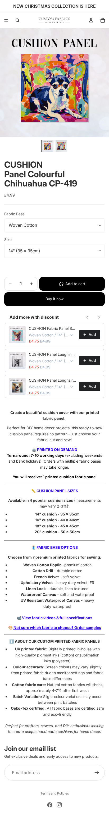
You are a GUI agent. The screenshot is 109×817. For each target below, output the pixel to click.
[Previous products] (87, 317)
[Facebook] (50, 805)
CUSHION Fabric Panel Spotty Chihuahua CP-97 (52, 328)
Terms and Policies (54, 793)
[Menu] (6, 20)
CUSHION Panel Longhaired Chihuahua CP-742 (52, 380)
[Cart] (102, 20)
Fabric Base (14, 214)
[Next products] (99, 317)
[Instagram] (59, 805)
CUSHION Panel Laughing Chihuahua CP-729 (52, 354)
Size (8, 239)
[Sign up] (96, 772)
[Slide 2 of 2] (61, 146)
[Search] (17, 20)
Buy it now (54, 298)
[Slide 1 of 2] (47, 146)
